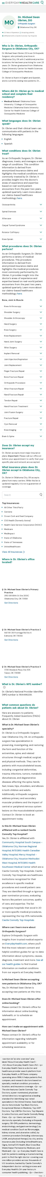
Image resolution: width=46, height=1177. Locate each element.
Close (40, 1176)
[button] (42, 2)
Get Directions (11, 602)
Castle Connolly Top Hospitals (18, 920)
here (19, 198)
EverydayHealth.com (16, 943)
